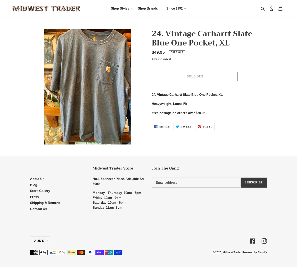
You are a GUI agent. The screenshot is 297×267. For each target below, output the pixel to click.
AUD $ (39, 241)
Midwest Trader (232, 252)
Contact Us (38, 209)
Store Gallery (40, 191)
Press (34, 197)
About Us (37, 179)
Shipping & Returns (45, 203)
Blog (33, 185)
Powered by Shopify (254, 252)
